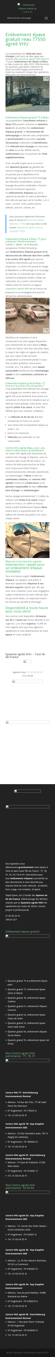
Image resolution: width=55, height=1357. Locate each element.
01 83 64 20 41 (35, 672)
